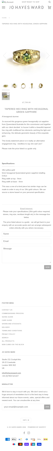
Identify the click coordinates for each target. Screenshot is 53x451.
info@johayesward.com (11, 373)
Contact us (7, 310)
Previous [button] (6, 55)
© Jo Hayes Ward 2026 (16, 427)
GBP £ (25, 420)
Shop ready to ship (30, 2)
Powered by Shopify (37, 427)
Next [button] (46, 55)
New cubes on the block (13, 344)
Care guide (7, 320)
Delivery (6, 327)
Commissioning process (13, 313)
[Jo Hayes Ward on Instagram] (28, 433)
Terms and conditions (12, 330)
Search (5, 337)
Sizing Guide (7, 317)
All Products (8, 341)
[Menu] (3, 7)
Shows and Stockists (11, 324)
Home (4, 18)
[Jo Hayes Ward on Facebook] (24, 433)
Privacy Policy (8, 334)
